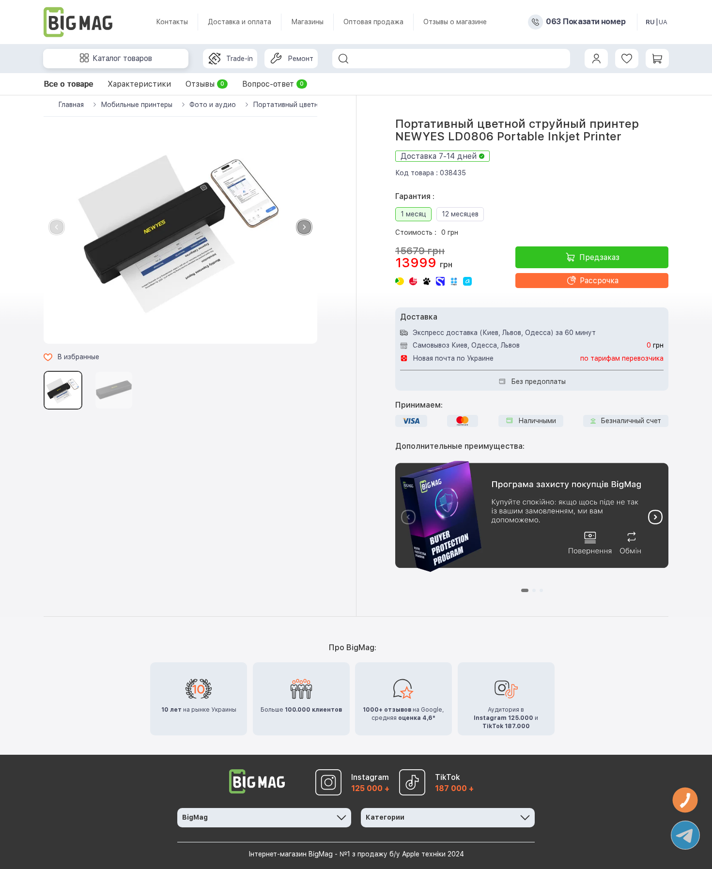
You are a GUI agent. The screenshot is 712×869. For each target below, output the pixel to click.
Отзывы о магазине (455, 22)
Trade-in (239, 58)
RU (650, 22)
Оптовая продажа (373, 22)
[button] (304, 227)
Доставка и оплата (239, 22)
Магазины (307, 22)
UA (663, 22)
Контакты (172, 22)
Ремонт (300, 58)
